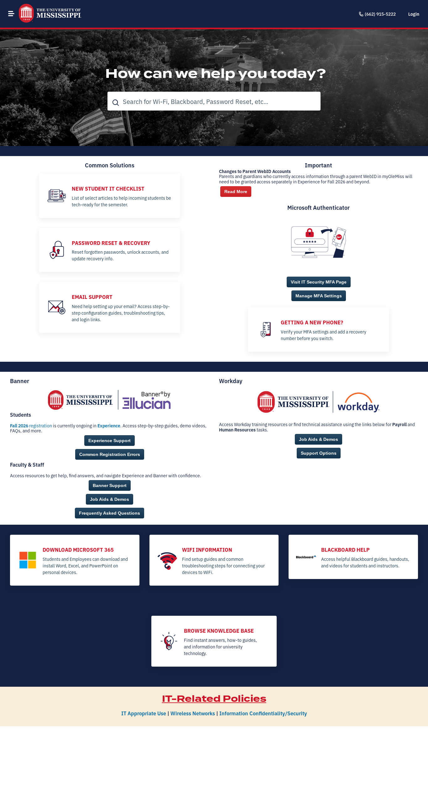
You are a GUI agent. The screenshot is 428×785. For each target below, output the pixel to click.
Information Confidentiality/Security (263, 713)
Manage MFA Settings (318, 295)
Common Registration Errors (109, 454)
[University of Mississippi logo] (50, 14)
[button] (11, 13)
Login (413, 14)
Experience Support (109, 440)
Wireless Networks (192, 713)
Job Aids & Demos (109, 499)
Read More (235, 191)
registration (31, 425)
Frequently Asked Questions (109, 513)
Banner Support (110, 485)
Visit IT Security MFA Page (319, 281)
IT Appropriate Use (143, 713)
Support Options (319, 453)
